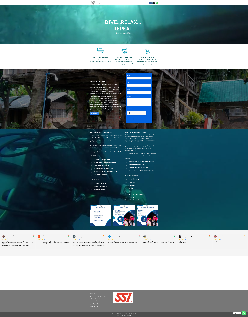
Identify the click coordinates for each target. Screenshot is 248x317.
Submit (130, 118)
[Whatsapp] (244, 313)
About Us (107, 2)
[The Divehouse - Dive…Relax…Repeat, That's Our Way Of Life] (93, 2)
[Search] (99, 3)
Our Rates (121, 2)
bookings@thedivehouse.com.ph (101, 303)
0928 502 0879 (97, 298)
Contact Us (128, 2)
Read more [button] (4, 247)
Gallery (116, 2)
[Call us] (157, 3)
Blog (112, 2)
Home (102, 2)
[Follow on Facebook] (150, 3)
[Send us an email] (154, 3)
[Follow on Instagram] (152, 3)
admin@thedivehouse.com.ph (99, 300)
